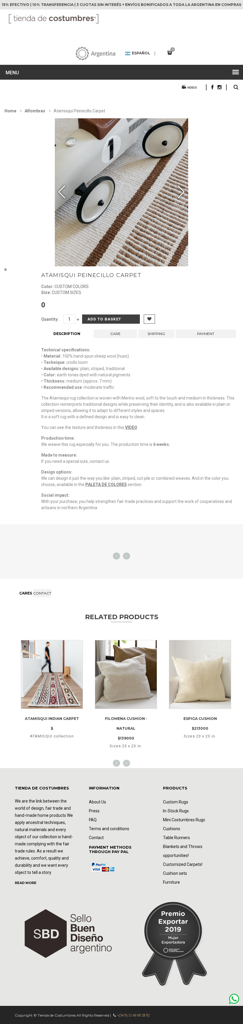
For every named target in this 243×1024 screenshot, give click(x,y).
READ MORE (25, 883)
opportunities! (176, 855)
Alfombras (35, 110)
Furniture (171, 882)
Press (94, 810)
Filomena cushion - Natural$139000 (126, 728)
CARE (115, 333)
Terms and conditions (109, 828)
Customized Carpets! (182, 864)
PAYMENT (205, 333)
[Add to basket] (59, 707)
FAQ (93, 819)
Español (141, 53)
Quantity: (50, 319)
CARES (25, 593)
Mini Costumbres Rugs (184, 819)
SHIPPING (156, 333)
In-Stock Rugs (176, 810)
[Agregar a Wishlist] (43, 707)
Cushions (171, 828)
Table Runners (176, 837)
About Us (97, 802)
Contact (42, 593)
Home (10, 110)
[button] (181, 192)
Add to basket (104, 319)
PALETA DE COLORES (106, 484)
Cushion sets (175, 873)
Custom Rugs (175, 802)
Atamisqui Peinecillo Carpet (91, 275)
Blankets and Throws (182, 846)
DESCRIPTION (66, 333)
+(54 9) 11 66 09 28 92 (133, 1015)
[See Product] (52, 645)
